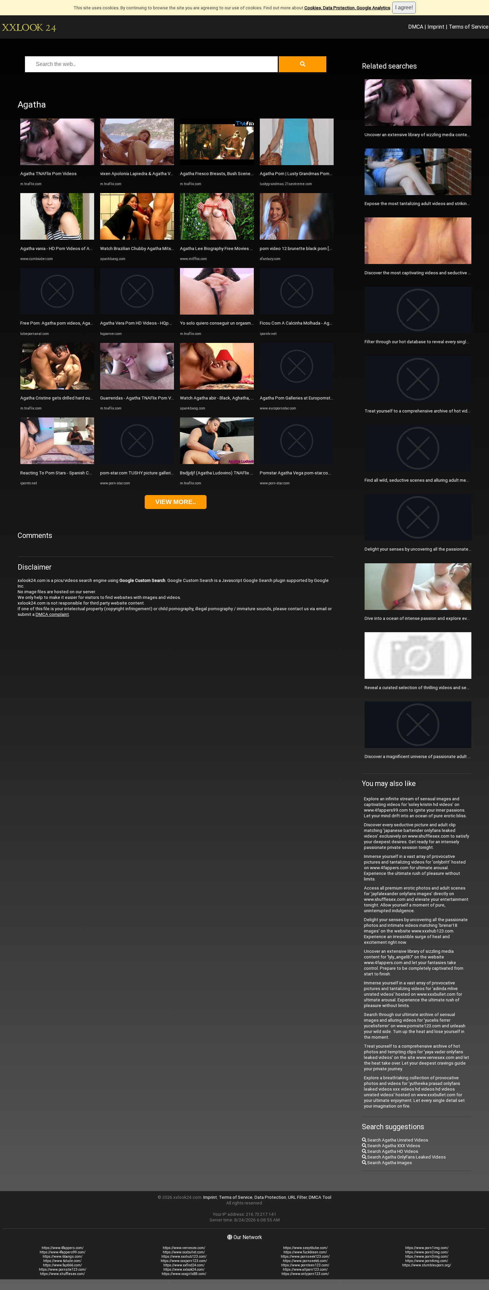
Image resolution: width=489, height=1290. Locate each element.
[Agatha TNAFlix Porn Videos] (57, 163)
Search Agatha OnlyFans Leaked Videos (406, 1157)
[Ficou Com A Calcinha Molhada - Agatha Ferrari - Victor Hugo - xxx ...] (297, 313)
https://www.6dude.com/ (62, 1261)
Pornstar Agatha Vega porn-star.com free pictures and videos (320, 473)
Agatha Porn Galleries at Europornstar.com (301, 398)
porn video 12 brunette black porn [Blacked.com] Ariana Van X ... (322, 248)
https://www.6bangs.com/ (62, 1256)
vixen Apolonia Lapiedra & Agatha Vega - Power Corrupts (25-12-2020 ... (171, 173)
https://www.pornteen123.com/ (305, 1265)
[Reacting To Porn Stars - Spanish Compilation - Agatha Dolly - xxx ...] (57, 462)
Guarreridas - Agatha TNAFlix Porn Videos (141, 398)
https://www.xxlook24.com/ (184, 1269)
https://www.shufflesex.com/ (62, 1274)
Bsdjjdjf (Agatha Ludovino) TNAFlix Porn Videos (227, 473)
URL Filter (297, 1197)
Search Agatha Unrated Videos (397, 1140)
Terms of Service (468, 26)
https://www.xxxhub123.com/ (184, 1256)
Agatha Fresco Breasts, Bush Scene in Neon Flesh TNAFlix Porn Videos (250, 173)
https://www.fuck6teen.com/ (305, 1252)
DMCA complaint (52, 614)
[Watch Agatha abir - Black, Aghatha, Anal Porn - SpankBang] (217, 388)
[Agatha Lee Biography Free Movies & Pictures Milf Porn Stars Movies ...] (217, 238)
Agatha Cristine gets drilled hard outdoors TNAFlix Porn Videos (82, 398)
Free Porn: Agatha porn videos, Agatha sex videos (69, 323)
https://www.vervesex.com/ (184, 1248)
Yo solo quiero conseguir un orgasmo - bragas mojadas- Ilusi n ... (243, 323)
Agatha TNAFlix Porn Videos (48, 173)
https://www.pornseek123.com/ (305, 1256)
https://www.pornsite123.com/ (62, 1269)
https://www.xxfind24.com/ (184, 1265)
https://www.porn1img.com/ (426, 1248)
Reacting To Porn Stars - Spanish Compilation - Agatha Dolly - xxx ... (86, 473)
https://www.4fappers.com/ (62, 1248)
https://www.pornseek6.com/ (305, 1261)
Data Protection (270, 1197)
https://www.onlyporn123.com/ (305, 1274)
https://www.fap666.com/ (62, 1265)
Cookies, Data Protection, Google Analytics (347, 8)
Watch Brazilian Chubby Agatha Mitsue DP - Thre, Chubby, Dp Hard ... (167, 248)
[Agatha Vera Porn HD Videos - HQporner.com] (137, 313)
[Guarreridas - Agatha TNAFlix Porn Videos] (137, 388)
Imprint (435, 26)
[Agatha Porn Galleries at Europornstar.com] (297, 388)
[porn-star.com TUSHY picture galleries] (137, 462)
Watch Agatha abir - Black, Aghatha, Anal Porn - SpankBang (237, 398)
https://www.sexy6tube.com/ (305, 1248)
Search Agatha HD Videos (392, 1151)
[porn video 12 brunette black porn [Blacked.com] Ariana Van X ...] (297, 238)
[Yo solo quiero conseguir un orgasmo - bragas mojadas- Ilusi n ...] (217, 313)
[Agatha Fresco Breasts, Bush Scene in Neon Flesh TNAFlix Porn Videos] (217, 163)
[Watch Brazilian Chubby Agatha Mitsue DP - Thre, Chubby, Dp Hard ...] (137, 238)
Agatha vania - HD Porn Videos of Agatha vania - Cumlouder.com (83, 248)
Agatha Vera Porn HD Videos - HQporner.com (144, 323)
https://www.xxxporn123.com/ (184, 1261)
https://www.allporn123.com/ (305, 1269)
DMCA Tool (320, 1197)
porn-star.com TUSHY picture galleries (138, 473)
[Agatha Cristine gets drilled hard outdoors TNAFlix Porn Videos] (57, 388)
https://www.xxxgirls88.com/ (184, 1274)
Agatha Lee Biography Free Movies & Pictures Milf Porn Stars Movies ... (250, 248)
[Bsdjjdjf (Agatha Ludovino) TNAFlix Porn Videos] (217, 462)
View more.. (175, 501)
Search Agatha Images (389, 1162)
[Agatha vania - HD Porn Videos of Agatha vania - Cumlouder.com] (57, 238)
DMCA (415, 26)
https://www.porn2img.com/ (426, 1252)
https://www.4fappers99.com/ (62, 1252)
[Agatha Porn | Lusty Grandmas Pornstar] (297, 163)
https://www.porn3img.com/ (426, 1256)
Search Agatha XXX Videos (393, 1146)
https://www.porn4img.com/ (426, 1261)
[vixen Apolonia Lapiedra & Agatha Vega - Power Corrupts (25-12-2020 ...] (137, 163)
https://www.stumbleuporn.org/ (426, 1265)
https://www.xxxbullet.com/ (184, 1252)
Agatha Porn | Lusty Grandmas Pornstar (298, 173)
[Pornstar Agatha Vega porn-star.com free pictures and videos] (297, 462)
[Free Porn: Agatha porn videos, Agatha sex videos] (57, 313)
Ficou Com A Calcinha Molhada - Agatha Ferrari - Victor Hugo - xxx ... (326, 323)
